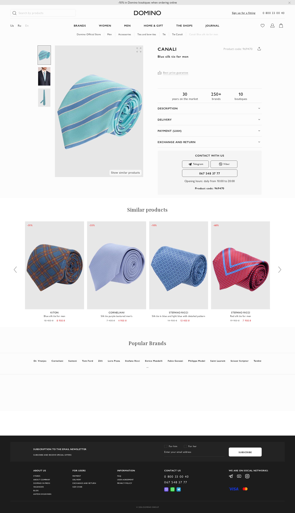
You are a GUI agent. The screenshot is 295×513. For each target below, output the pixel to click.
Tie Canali (177, 34)
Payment (77, 476)
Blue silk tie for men (54, 316)
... (147, 366)
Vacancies (38, 487)
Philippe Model (196, 360)
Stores (36, 476)
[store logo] (147, 13)
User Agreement (125, 480)
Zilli (100, 360)
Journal (213, 25)
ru (19, 25)
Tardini (258, 360)
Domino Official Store (89, 34)
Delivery (77, 480)
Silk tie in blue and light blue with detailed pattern (178, 316)
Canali (167, 49)
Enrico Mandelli (154, 360)
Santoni (72, 360)
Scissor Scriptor (240, 360)
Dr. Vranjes (40, 360)
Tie (164, 34)
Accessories (124, 34)
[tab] (210, 108)
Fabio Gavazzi (175, 360)
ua (12, 25)
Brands (80, 25)
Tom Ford (87, 360)
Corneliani (57, 360)
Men (109, 34)
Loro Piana (114, 360)
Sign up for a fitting (244, 13)
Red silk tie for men (240, 316)
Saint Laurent (217, 360)
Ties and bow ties (146, 34)
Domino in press (41, 483)
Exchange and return (84, 483)
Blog (36, 490)
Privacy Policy (124, 483)
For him (173, 446)
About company (41, 480)
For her (192, 446)
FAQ (119, 476)
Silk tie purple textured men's (116, 316)
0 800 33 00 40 (274, 12)
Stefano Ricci (132, 360)
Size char (77, 487)
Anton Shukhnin (42, 494)
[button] (121, 51)
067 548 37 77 (209, 173)
